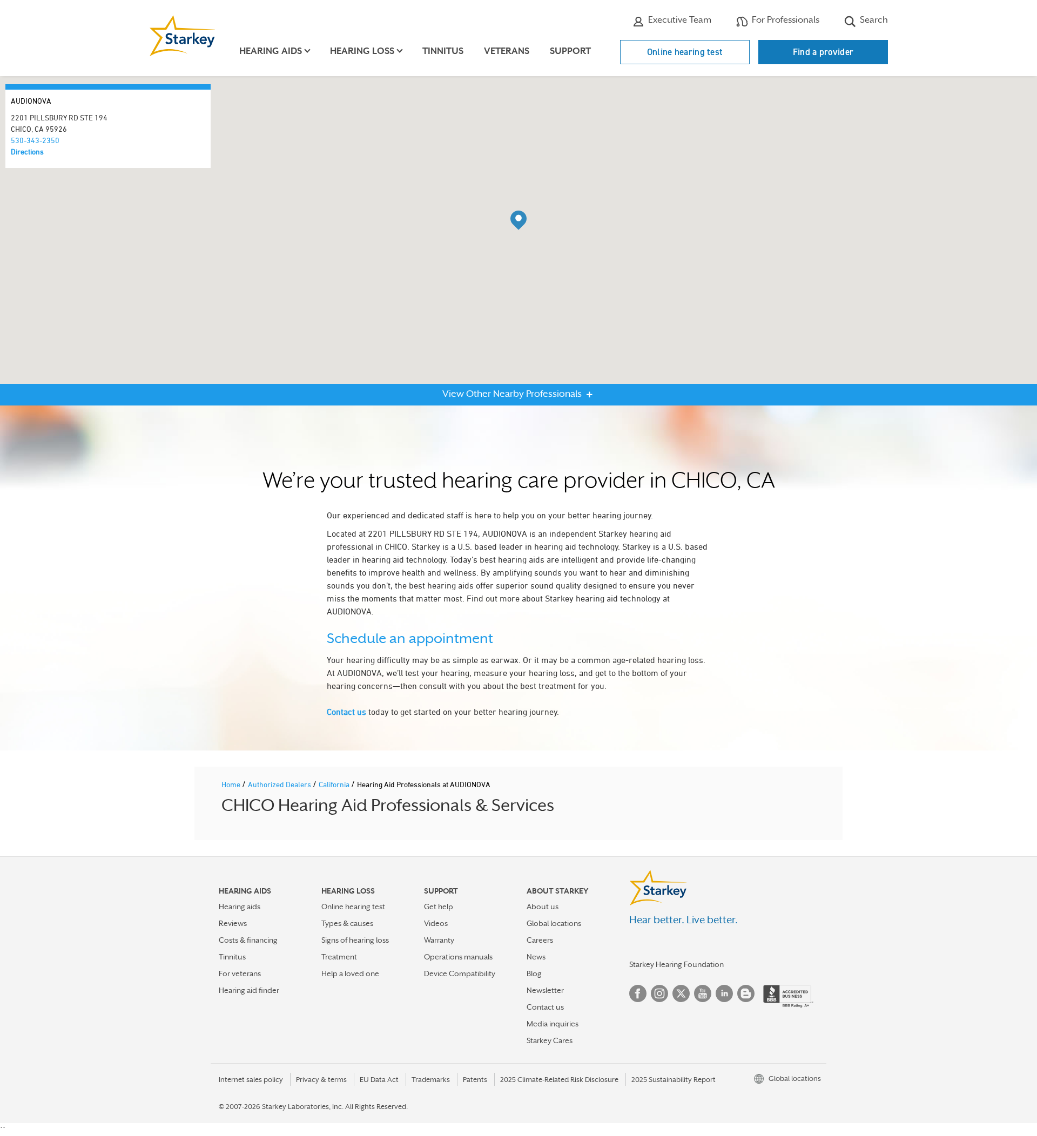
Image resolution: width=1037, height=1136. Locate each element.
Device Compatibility (459, 973)
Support (570, 51)
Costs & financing (248, 940)
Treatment (339, 956)
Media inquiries (552, 1023)
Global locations (554, 923)
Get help (438, 906)
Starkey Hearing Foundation (676, 964)
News (536, 956)
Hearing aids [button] (270, 51)
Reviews (233, 923)
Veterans (506, 51)
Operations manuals (458, 956)
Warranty (439, 940)
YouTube (702, 993)
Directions (27, 151)
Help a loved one (350, 973)
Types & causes (347, 923)
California (335, 784)
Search (873, 20)
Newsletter (545, 990)
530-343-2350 (35, 140)
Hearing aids (239, 906)
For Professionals (784, 20)
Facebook (638, 993)
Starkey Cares (550, 1040)
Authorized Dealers (280, 784)
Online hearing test (685, 52)
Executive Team (678, 20)
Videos (436, 923)
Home (231, 784)
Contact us (346, 711)
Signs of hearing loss (355, 940)
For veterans (240, 973)
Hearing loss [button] (362, 51)
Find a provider (823, 52)
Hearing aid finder (249, 990)
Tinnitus (442, 51)
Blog (534, 973)
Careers (540, 940)
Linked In (724, 993)
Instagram (659, 993)
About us (542, 906)
